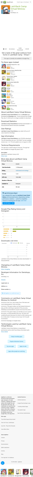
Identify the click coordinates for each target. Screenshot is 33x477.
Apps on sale (23, 346)
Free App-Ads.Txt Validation (7, 457)
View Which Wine (5, 429)
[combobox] (23, 2)
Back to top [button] (29, 464)
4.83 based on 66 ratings (22, 170)
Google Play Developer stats (24, 403)
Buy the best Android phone (24, 413)
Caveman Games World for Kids (14, 70)
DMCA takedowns (5, 447)
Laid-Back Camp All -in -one (13, 64)
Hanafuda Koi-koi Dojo (12, 105)
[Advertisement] (16, 30)
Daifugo (8, 88)
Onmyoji (9, 100)
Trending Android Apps (23, 406)
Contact (3, 437)
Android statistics (22, 399)
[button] (16, 283)
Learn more (23, 200)
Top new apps (10, 346)
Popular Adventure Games (16, 341)
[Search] (30, 2)
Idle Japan (9, 94)
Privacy (2, 441)
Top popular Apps (21, 410)
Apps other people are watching (16, 351)
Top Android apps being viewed (8, 419)
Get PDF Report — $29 (9, 203)
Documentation (4, 444)
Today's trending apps (16, 336)
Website (3, 279)
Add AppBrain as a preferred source (11, 293)
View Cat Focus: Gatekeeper (7, 422)
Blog (2, 454)
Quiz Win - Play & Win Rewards (8, 426)
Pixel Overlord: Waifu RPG (13, 82)
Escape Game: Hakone (12, 76)
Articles (3, 450)
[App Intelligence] (2, 463)
